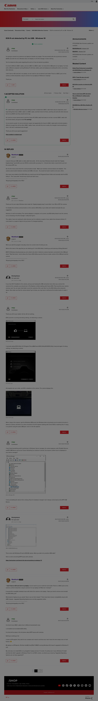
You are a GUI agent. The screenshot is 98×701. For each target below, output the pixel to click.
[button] (70, 338)
